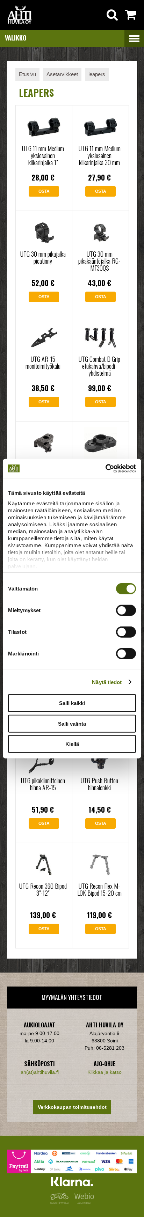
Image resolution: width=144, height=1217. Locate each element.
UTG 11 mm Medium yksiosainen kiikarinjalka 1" (43, 155)
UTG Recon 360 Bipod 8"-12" (43, 889)
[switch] (126, 610)
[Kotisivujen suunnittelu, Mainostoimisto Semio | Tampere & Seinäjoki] (60, 1202)
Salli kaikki (72, 703)
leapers (96, 74)
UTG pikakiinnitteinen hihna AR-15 (43, 784)
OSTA (44, 191)
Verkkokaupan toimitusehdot (72, 1107)
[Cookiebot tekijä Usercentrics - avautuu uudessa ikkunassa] (105, 468)
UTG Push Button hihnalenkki (99, 784)
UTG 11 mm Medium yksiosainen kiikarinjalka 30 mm (100, 155)
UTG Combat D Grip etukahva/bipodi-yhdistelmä (99, 365)
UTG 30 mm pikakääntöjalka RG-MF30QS (99, 260)
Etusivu (27, 74)
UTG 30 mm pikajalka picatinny (43, 257)
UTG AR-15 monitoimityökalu (43, 362)
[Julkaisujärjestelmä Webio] (82, 1202)
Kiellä (72, 744)
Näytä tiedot (107, 682)
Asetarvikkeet (62, 74)
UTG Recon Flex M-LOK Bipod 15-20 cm (99, 889)
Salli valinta (72, 723)
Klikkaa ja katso (104, 1072)
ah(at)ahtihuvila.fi (40, 1072)
